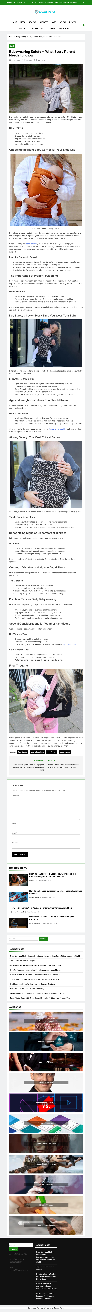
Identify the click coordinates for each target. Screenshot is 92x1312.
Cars (53, 22)
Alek (32, 880)
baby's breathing (37, 752)
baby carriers (31, 244)
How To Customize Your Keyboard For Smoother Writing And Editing (41, 908)
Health (72, 22)
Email (14, 833)
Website (15, 842)
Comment (16, 795)
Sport (35, 28)
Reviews (32, 22)
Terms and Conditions (45, 1308)
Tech (52, 28)
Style (44, 28)
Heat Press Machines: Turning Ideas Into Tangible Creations (32, 984)
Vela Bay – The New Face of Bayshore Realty (27, 989)
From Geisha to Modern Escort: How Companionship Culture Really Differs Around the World (54, 2)
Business (44, 22)
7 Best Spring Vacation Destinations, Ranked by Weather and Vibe (34, 979)
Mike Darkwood (18, 912)
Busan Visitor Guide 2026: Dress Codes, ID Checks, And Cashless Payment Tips (40, 998)
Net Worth (24, 28)
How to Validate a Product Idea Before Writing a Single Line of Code (35, 965)
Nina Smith (35, 897)
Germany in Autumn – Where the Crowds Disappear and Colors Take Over (37, 993)
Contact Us (63, 28)
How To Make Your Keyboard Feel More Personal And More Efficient (35, 970)
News (22, 22)
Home (14, 22)
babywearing (65, 752)
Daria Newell (16, 60)
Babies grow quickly (57, 429)
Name (15, 823)
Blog (12, 46)
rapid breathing (69, 644)
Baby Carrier (22, 752)
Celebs (62, 22)
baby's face (51, 752)
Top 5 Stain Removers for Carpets (22, 961)
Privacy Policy (59, 1308)
